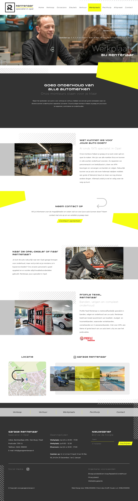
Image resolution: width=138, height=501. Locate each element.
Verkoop (50, 7)
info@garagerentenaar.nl (24, 450)
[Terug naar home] (19, 7)
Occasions (62, 7)
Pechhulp (107, 7)
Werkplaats (94, 7)
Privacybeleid (93, 477)
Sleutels (73, 7)
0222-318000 (21, 447)
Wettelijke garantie (95, 481)
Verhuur (83, 7)
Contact (129, 7)
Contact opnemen (69, 221)
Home (41, 7)
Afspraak (118, 7)
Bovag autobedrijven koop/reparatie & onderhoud (107, 474)
